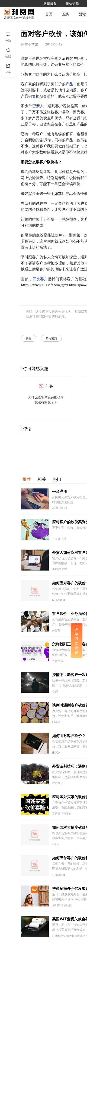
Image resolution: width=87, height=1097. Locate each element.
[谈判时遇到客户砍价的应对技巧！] (35, 712)
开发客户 (40, 279)
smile (55, 844)
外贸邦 (56, 630)
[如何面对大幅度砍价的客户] (35, 834)
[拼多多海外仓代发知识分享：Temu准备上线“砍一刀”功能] (35, 896)
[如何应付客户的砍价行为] (35, 865)
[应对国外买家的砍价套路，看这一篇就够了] (35, 804)
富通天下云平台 (62, 813)
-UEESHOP (59, 569)
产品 (69, 84)
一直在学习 (59, 538)
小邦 (55, 691)
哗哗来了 (57, 783)
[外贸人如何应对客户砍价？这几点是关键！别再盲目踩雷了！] (35, 560)
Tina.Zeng (58, 874)
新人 (40, 106)
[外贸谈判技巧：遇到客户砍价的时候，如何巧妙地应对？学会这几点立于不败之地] (35, 773)
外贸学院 (57, 660)
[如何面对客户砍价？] (35, 743)
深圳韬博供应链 (62, 905)
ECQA (56, 721)
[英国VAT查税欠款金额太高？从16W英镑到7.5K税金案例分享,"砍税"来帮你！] (35, 926)
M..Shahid (58, 599)
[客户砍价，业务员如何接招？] (35, 621)
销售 (32, 96)
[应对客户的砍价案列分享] (35, 529)
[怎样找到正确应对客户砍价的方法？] (35, 651)
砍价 (28, 338)
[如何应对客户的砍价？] (35, 590)
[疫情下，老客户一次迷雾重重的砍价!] (35, 682)
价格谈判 (51, 338)
